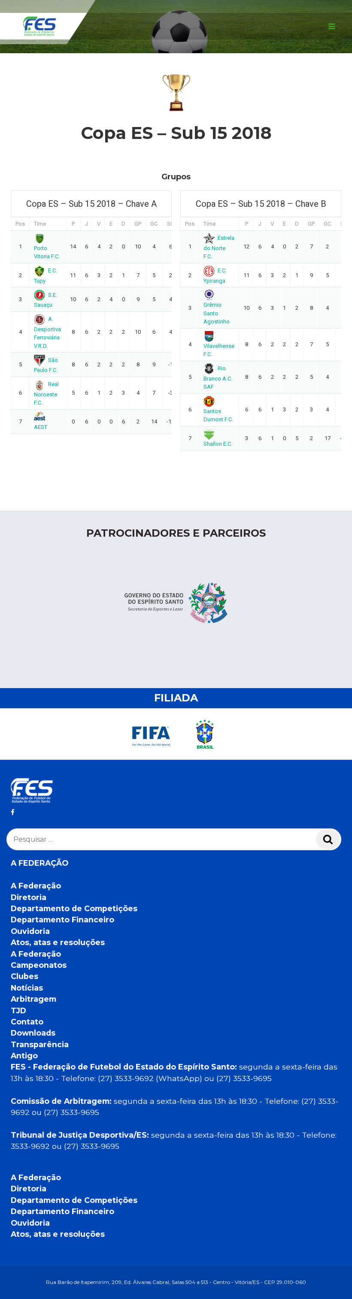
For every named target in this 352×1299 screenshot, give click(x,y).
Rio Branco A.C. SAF (217, 377)
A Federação (36, 885)
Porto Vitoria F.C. (47, 252)
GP (137, 224)
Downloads (33, 1032)
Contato (27, 1021)
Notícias (27, 987)
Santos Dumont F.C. (218, 415)
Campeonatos (39, 965)
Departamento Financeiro (62, 919)
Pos (20, 224)
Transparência (40, 1044)
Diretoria (28, 897)
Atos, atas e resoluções (58, 942)
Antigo (24, 1055)
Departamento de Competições (74, 908)
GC (154, 224)
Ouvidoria (30, 931)
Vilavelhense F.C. (218, 350)
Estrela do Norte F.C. (218, 247)
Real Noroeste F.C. (46, 393)
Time (40, 224)
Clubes (24, 976)
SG (170, 224)
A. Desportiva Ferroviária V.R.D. (47, 332)
